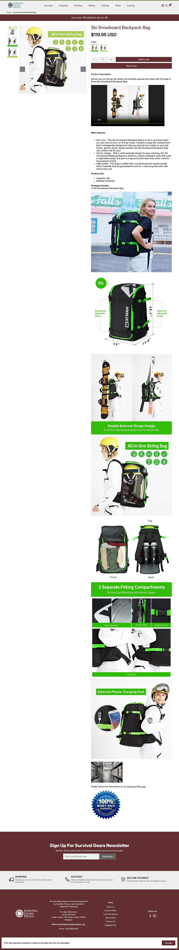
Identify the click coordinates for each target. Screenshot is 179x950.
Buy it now (131, 66)
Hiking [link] (92, 5)
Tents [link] (118, 5)
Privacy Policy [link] (110, 910)
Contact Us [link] (110, 921)
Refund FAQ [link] (110, 918)
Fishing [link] (105, 5)
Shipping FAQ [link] (110, 925)
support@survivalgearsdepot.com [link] (71, 924)
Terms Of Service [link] (110, 914)
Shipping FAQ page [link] (136, 786)
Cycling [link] (131, 5)
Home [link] (9, 12)
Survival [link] (48, 5)
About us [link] (110, 907)
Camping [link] (63, 5)
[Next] (83, 69)
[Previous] (22, 69)
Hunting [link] (78, 5)
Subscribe (107, 856)
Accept (168, 943)
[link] (15, 7)
